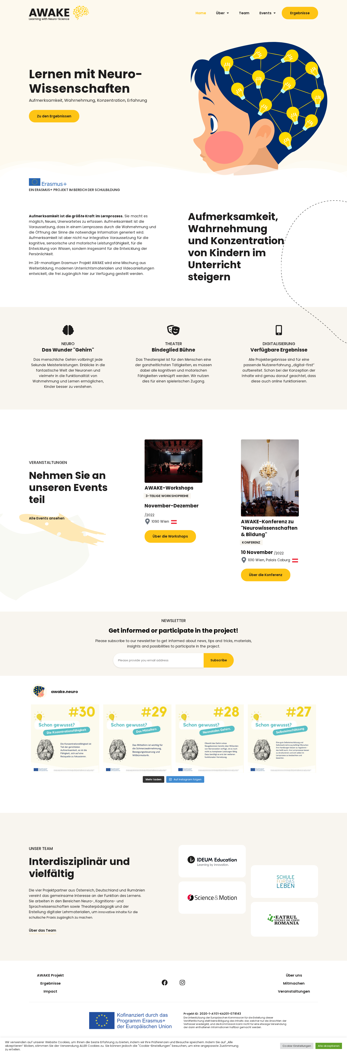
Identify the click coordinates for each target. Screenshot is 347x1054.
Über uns (294, 975)
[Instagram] (182, 983)
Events (265, 13)
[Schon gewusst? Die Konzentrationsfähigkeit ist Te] (65, 738)
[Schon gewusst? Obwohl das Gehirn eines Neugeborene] (210, 738)
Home (201, 13)
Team (244, 13)
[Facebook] (165, 983)
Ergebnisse (50, 983)
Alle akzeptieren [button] (329, 1046)
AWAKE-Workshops (169, 488)
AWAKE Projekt (50, 975)
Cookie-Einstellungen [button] (297, 1046)
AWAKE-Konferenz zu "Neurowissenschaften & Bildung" (269, 528)
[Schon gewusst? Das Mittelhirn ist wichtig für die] (137, 738)
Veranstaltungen (294, 991)
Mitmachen (294, 983)
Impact (50, 991)
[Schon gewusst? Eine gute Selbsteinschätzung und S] (282, 738)
